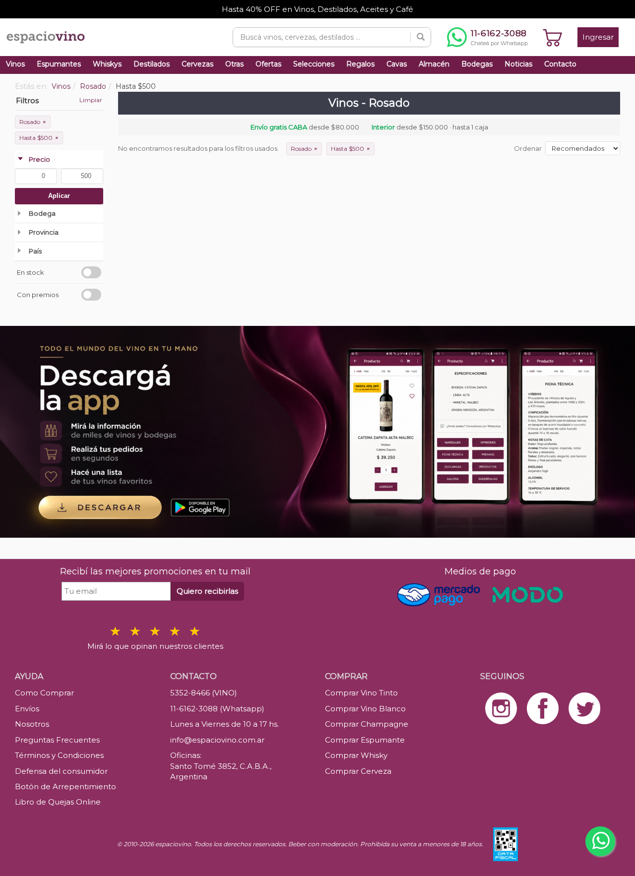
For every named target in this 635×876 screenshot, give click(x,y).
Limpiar (90, 100)
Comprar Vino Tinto (361, 692)
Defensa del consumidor (61, 771)
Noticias (518, 64)
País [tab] (35, 251)
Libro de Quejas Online (58, 802)
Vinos (15, 64)
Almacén (434, 64)
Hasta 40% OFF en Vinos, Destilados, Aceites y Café (317, 9)
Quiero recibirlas (207, 591)
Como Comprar (44, 692)
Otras (234, 64)
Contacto (560, 64)
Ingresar (598, 37)
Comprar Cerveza (358, 771)
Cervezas (197, 64)
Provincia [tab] (44, 232)
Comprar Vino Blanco (365, 708)
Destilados (151, 64)
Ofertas (268, 64)
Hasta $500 (39, 137)
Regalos (360, 64)
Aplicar (59, 195)
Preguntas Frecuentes (57, 740)
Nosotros (32, 724)
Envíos (27, 708)
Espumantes (59, 64)
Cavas (396, 64)
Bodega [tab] (42, 213)
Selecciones (313, 64)
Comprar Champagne (366, 724)
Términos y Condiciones (59, 755)
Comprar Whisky (356, 755)
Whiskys (107, 64)
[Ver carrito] (553, 37)
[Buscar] (421, 37)
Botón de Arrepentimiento (65, 786)
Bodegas (477, 64)
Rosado (32, 121)
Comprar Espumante (365, 740)
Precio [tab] (39, 159)
